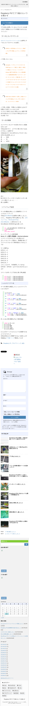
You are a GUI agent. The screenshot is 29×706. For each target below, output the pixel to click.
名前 (4, 394)
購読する (4, 541)
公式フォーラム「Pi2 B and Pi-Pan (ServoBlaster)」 (14, 220)
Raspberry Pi (7, 343)
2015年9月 (3, 669)
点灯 (4, 570)
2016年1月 (3, 661)
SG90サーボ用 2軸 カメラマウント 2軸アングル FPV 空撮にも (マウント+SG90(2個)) (16, 51)
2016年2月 (3, 659)
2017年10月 (4, 646)
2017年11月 (3, 644)
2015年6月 (3, 671)
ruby (20, 688)
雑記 (5, 695)
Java (5, 685)
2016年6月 (3, 652)
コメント (5, 378)
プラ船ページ (10, 338)
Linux (20, 685)
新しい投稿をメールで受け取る (12, 414)
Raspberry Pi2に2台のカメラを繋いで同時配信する (18, 494)
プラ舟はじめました (14, 456)
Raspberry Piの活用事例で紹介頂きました (11, 627)
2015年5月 (3, 673)
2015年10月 (4, 667)
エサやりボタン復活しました (8, 632)
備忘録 (16, 693)
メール (5, 400)
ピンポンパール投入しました (17, 484)
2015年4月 (3, 675)
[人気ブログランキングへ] (17, 355)
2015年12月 (4, 663)
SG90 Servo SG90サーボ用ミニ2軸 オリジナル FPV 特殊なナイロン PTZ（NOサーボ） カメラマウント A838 (16, 99)
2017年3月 (3, 648)
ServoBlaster (8, 215)
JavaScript (12, 685)
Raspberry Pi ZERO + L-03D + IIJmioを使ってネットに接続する (18, 475)
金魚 (23, 343)
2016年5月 (3, 654)
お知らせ (16, 690)
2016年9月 (3, 650)
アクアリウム (7, 690)
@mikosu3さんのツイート (7, 678)
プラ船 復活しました (10, 531)
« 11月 (2, 617)
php (5, 688)
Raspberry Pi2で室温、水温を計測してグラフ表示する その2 (18, 438)
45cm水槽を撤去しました (7, 634)
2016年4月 (3, 656)
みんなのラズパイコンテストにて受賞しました (12, 623)
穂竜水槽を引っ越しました (16, 512)
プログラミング (16, 343)
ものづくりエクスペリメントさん (10, 40)
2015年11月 (3, 665)
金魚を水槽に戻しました (16, 502)
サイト (4, 406)
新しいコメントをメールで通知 (12, 411)
